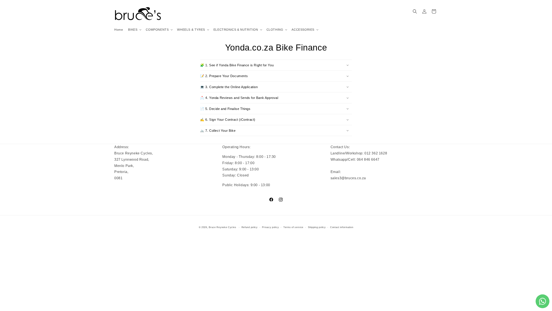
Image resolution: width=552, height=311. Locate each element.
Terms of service (293, 227)
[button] (134, 29)
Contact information (341, 227)
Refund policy (250, 227)
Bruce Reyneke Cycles (222, 227)
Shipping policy (317, 227)
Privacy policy (270, 227)
